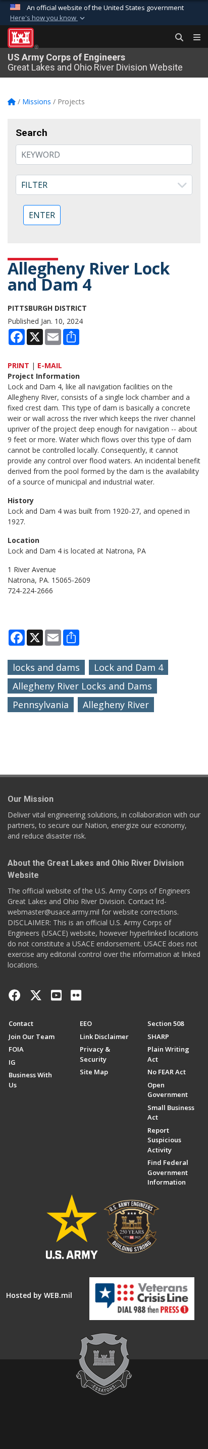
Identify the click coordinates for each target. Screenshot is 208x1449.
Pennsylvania (41, 705)
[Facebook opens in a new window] (15, 995)
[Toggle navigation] (192, 37)
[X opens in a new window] (36, 995)
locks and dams (46, 667)
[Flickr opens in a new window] (76, 995)
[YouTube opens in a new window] (56, 995)
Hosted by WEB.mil (39, 1295)
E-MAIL (49, 365)
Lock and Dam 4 (128, 667)
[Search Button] (175, 37)
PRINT (18, 365)
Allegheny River (116, 705)
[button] (48, 18)
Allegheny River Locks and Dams (82, 686)
